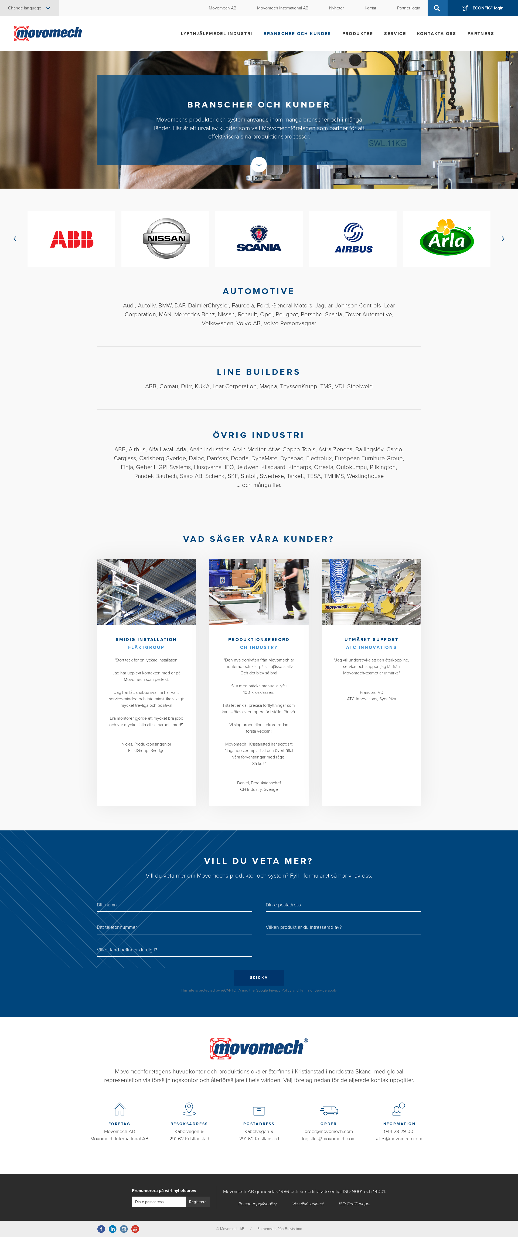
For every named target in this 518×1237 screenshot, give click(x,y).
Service (395, 33)
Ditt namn (107, 904)
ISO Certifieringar (355, 1204)
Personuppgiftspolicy (257, 1204)
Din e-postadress (283, 904)
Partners (481, 33)
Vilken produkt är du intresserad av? (304, 927)
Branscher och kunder (297, 33)
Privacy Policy (280, 990)
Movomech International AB (119, 1139)
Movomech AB (119, 1131)
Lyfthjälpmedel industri (216, 33)
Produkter (357, 33)
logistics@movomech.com (329, 1139)
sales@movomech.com (398, 1139)
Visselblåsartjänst (308, 1204)
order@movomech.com (329, 1131)
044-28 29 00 (398, 1131)
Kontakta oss (436, 33)
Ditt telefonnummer (117, 927)
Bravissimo (293, 1228)
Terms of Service (313, 990)
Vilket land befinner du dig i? (127, 949)
